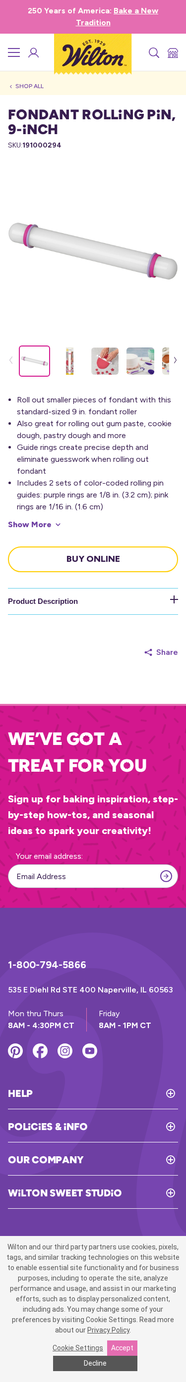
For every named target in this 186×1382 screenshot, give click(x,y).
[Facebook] (40, 1050)
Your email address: (49, 856)
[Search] (153, 52)
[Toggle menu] (14, 52)
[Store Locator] (172, 52)
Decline (95, 1363)
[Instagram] (65, 1050)
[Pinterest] (15, 1050)
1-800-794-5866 (47, 965)
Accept (122, 1348)
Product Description (43, 601)
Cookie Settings (78, 1348)
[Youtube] (89, 1050)
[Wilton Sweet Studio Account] (33, 52)
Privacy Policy (108, 1330)
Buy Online (93, 558)
